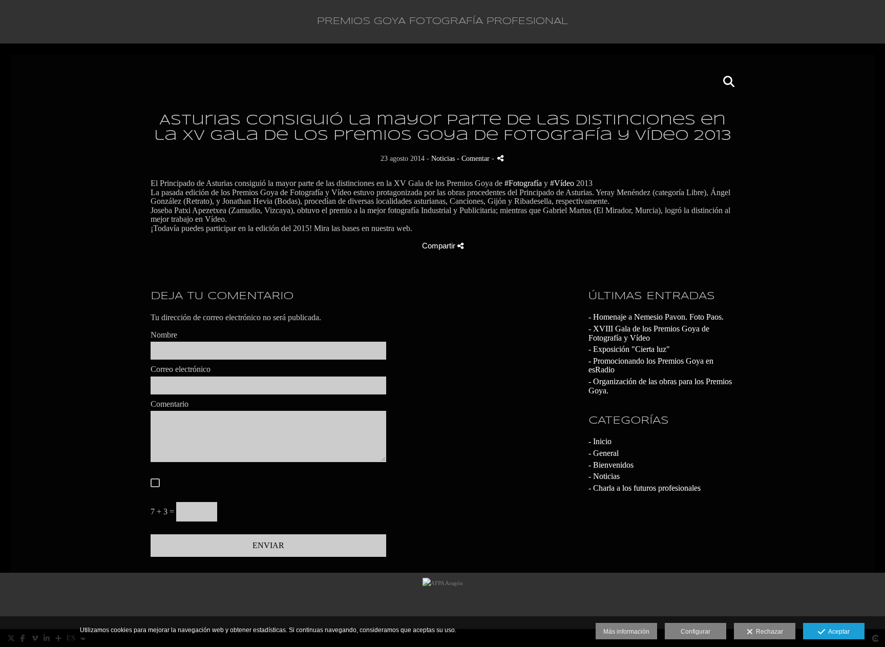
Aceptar (837, 631)
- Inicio (600, 441)
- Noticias (604, 476)
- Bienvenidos (611, 465)
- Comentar (474, 158)
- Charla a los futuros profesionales (644, 488)
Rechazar (768, 631)
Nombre (164, 334)
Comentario (169, 404)
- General (603, 453)
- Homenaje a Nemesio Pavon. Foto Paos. (656, 316)
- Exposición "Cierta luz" (629, 349)
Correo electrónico (180, 369)
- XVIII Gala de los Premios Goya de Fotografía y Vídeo (648, 333)
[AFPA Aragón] (443, 601)
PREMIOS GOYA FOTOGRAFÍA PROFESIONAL (442, 21)
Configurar (695, 631)
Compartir (439, 245)
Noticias (443, 158)
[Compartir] (500, 158)
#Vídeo (562, 183)
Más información (626, 631)
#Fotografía (523, 183)
